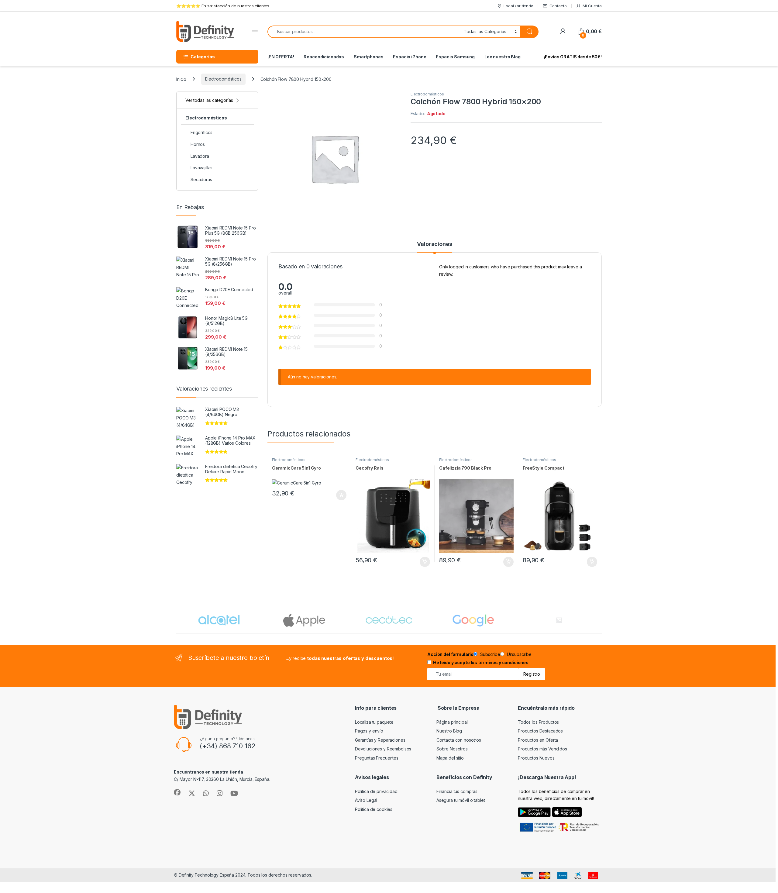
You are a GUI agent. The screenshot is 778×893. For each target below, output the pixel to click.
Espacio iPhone (409, 56)
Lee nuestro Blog (502, 56)
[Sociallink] (177, 792)
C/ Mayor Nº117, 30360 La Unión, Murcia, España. (222, 779)
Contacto (558, 5)
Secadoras (201, 179)
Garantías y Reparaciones (380, 740)
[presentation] (600, 621)
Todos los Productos (538, 722)
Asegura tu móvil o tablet (460, 800)
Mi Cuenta (592, 5)
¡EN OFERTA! (280, 56)
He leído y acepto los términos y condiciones (480, 662)
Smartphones (368, 56)
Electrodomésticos (223, 78)
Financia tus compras (456, 791)
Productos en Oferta (538, 740)
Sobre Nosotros (452, 748)
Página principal (452, 722)
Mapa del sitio (450, 757)
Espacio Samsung (455, 56)
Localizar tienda (518, 5)
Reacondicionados (324, 56)
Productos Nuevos (536, 757)
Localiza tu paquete (374, 722)
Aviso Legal (366, 800)
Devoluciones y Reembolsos (383, 748)
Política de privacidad (376, 791)
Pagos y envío (369, 730)
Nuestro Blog (449, 730)
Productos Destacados (540, 730)
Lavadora (200, 156)
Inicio (181, 78)
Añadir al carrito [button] (340, 495)
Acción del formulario (450, 654)
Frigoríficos (201, 132)
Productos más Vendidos (542, 748)
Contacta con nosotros (458, 740)
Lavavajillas (201, 167)
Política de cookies (373, 809)
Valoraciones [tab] (434, 244)
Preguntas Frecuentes (376, 757)
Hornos (198, 144)
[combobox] (363, 32)
